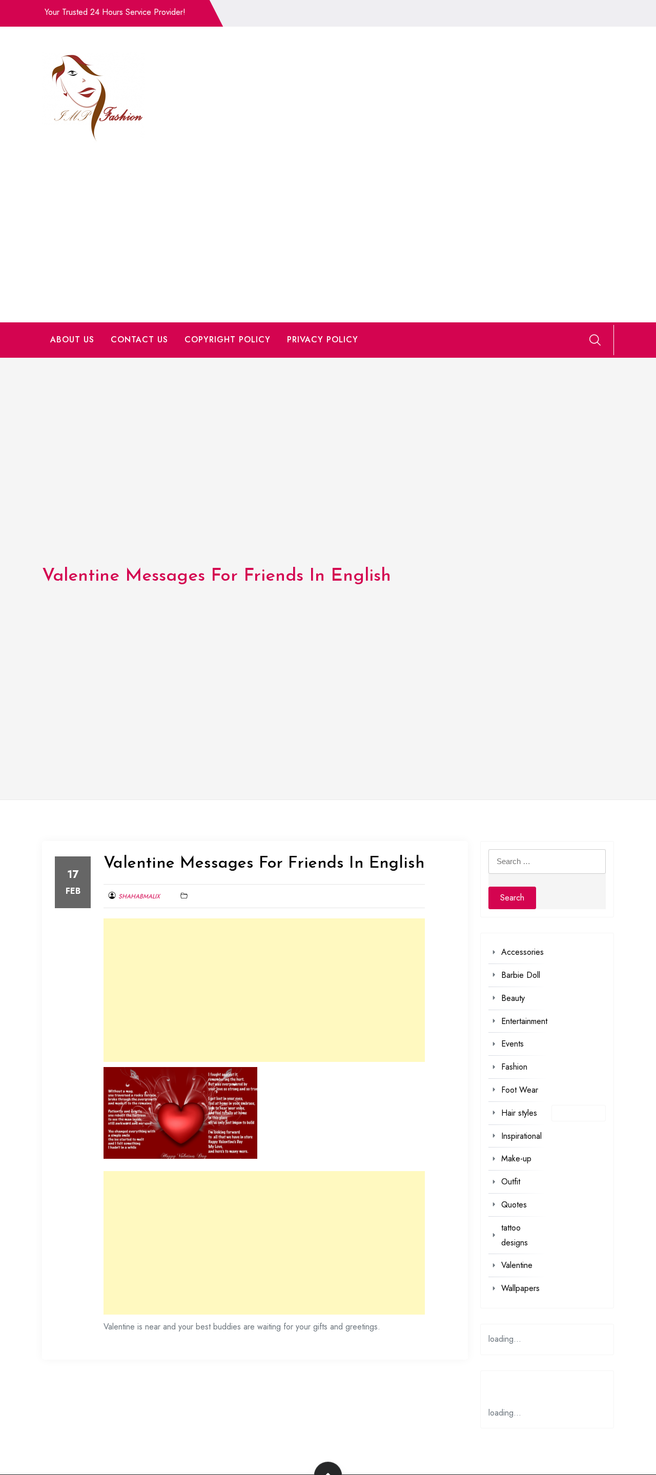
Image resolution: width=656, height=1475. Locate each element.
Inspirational (521, 1136)
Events (512, 1044)
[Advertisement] (328, 220)
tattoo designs (514, 1235)
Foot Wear (519, 1090)
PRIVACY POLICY (322, 339)
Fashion (514, 1067)
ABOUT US (72, 339)
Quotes (514, 1205)
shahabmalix (139, 896)
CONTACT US (139, 339)
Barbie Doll (520, 975)
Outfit (510, 1181)
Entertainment (524, 1021)
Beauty (513, 998)
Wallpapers (520, 1288)
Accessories (522, 952)
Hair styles (519, 1113)
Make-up (516, 1158)
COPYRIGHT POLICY (227, 339)
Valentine (516, 1265)
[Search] (595, 340)
